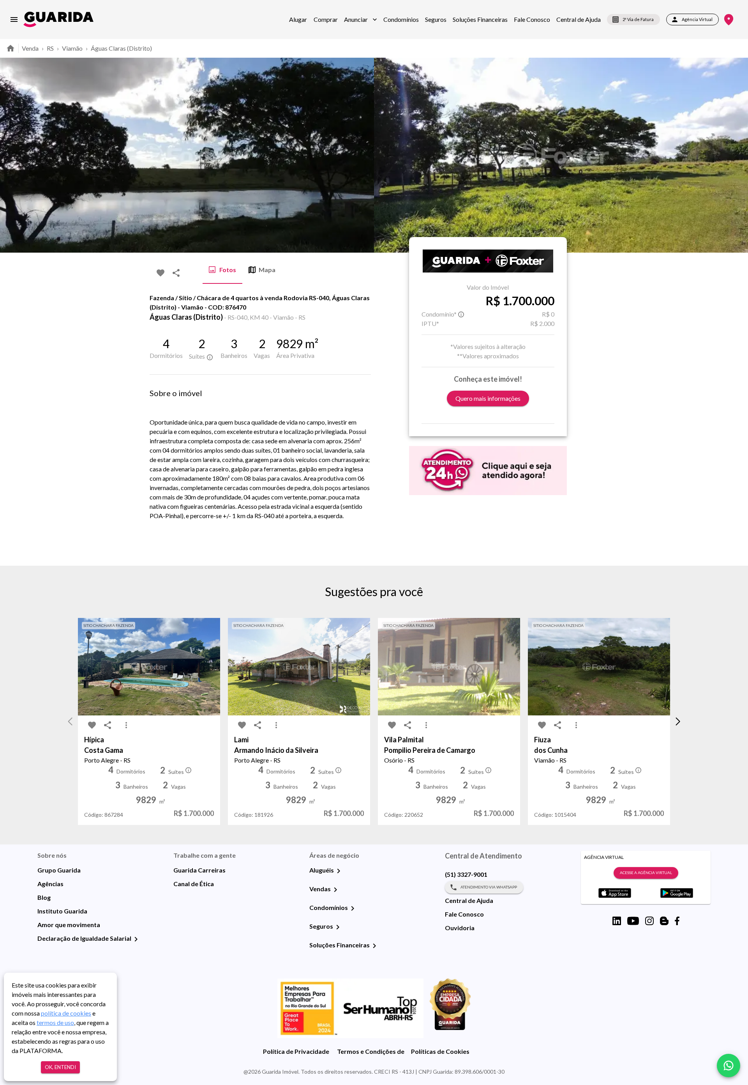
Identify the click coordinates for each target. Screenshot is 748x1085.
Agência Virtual (697, 19)
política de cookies (66, 1013)
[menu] (14, 19)
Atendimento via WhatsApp (488, 887)
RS (50, 48)
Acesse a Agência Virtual (646, 872)
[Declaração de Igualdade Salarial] (136, 939)
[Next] (736, 155)
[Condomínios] (352, 908)
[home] (58, 19)
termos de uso (55, 1022)
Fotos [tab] (227, 269)
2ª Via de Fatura (638, 19)
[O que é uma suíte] (209, 357)
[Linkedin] (616, 920)
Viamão (72, 48)
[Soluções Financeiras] (374, 945)
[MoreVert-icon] (126, 725)
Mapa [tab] (267, 269)
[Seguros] (337, 927)
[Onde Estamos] (729, 20)
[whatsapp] (728, 1065)
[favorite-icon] (160, 273)
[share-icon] (176, 273)
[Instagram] (649, 920)
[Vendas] (335, 889)
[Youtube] (633, 920)
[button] (360, 19)
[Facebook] (677, 920)
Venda (30, 48)
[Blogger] (664, 920)
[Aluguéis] (338, 871)
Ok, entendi (60, 1067)
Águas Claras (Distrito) (121, 48)
